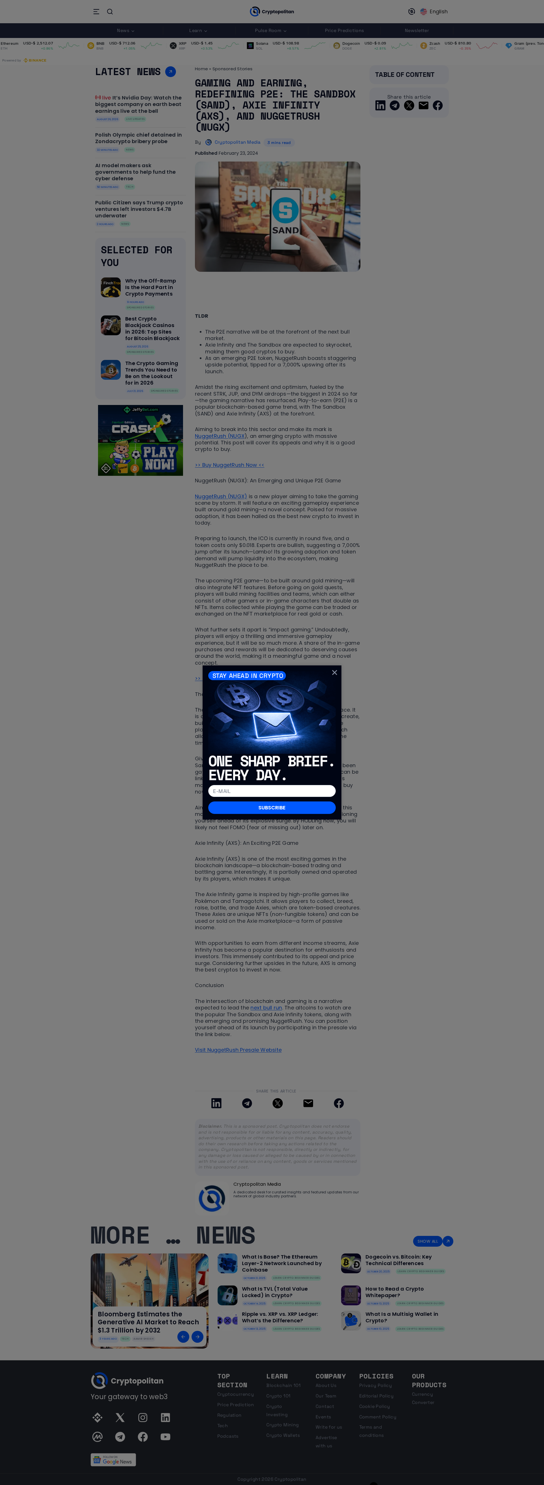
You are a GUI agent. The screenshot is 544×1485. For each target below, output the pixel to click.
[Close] (334, 672)
